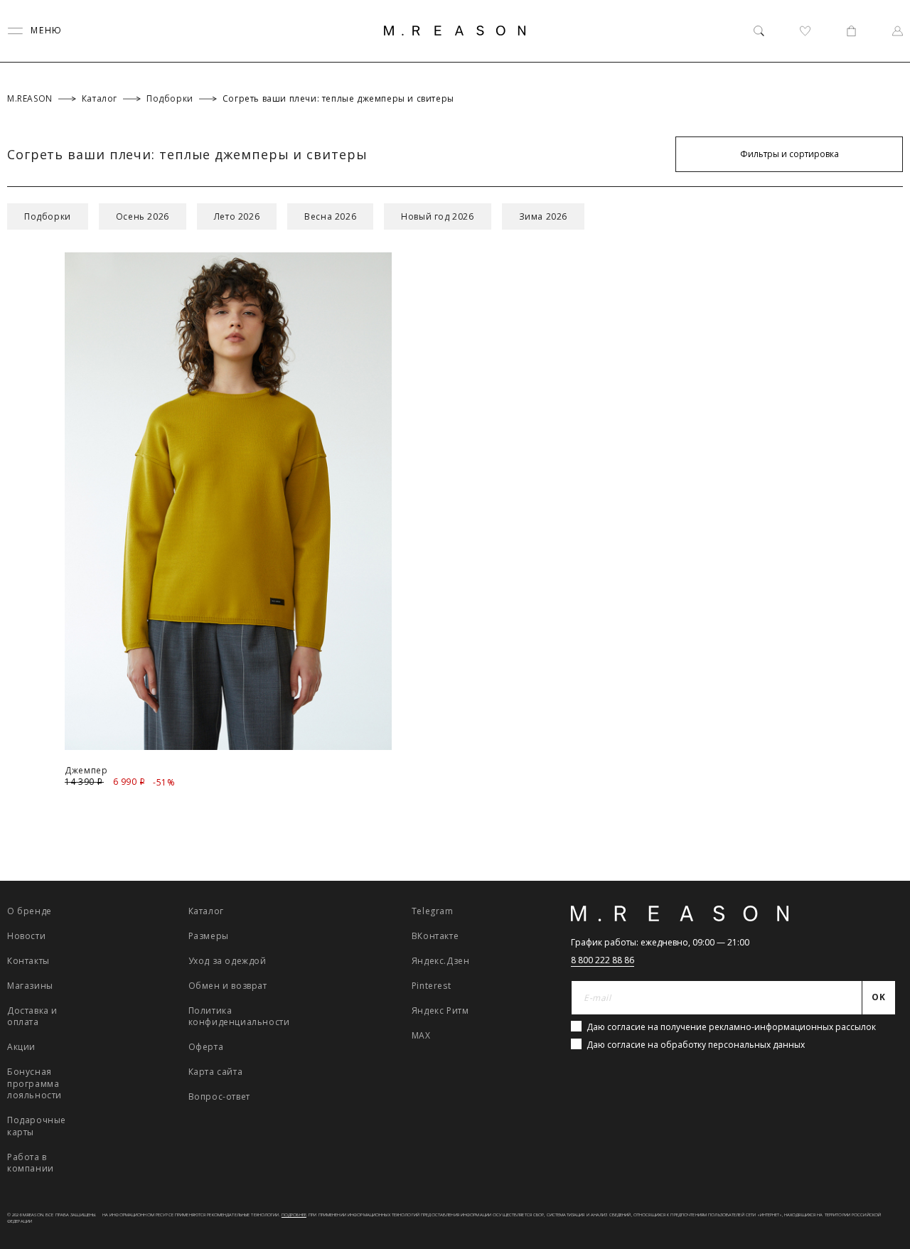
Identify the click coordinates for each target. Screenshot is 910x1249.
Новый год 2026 (437, 216)
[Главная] (455, 31)
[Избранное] (805, 31)
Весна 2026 (330, 216)
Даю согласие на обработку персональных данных (696, 1045)
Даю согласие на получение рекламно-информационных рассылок (731, 1027)
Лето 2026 (236, 216)
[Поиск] (759, 31)
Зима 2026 (543, 216)
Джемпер (86, 770)
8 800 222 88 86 (602, 960)
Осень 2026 (142, 216)
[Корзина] (851, 31)
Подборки (47, 216)
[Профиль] (897, 31)
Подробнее (294, 1215)
